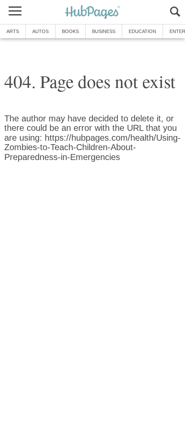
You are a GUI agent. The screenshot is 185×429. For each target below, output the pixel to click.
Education (142, 31)
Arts (12, 31)
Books (70, 31)
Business (103, 31)
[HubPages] (92, 12)
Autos (40, 31)
